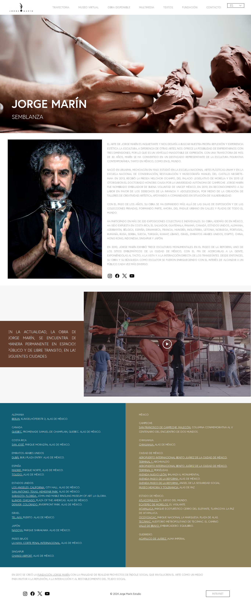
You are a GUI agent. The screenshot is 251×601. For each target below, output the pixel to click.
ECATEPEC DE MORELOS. (154, 504)
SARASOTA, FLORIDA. (24, 496)
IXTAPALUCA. (147, 508)
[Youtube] (132, 276)
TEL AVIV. (17, 517)
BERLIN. (16, 419)
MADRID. (17, 470)
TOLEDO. (17, 474)
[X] (124, 276)
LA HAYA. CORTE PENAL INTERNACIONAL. (36, 543)
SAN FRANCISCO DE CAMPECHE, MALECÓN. (165, 427)
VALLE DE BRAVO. (149, 525)
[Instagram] (110, 276)
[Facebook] (117, 276)
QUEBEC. (17, 431)
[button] (59, 7)
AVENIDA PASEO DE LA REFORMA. (159, 478)
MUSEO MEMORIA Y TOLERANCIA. (159, 487)
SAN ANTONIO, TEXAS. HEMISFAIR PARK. (35, 491)
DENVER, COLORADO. (25, 504)
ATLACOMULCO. (149, 500)
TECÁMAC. (145, 521)
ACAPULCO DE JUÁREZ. (153, 538)
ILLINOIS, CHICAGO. (24, 500)
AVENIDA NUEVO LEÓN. (153, 474)
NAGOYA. (17, 530)
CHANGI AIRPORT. (22, 555)
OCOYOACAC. (148, 517)
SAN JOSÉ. (18, 444)
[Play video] (167, 344)
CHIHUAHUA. (147, 444)
